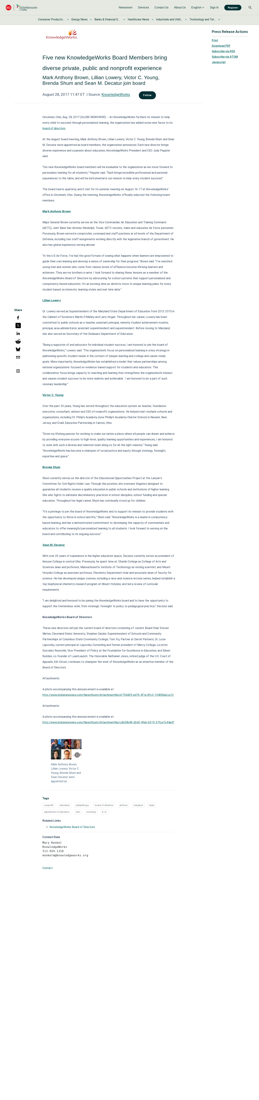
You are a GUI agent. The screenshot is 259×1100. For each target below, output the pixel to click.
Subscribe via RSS (223, 51)
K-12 (104, 812)
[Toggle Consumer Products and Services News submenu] (68, 19)
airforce (123, 805)
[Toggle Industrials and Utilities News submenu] (186, 19)
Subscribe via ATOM (225, 56)
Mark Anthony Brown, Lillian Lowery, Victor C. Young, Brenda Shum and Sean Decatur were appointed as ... (66, 773)
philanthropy (82, 805)
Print (215, 40)
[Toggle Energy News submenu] (91, 19)
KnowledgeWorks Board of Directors (72, 827)
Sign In (214, 7)
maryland (138, 805)
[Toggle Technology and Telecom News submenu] (219, 19)
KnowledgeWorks (115, 94)
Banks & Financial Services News (107, 19)
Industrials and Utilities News (169, 19)
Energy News (79, 19)
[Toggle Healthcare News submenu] (152, 19)
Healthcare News (138, 19)
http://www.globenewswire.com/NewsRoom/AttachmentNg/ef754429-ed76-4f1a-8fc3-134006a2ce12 (108, 695)
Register (233, 7)
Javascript (219, 62)
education (65, 805)
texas (152, 805)
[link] (125, 7)
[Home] (21, 7)
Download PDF (221, 46)
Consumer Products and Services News (51, 19)
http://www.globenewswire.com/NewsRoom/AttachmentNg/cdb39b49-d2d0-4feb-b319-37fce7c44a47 (108, 722)
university (91, 812)
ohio (78, 812)
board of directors (53, 128)
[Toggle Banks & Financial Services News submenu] (124, 19)
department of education (56, 812)
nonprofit (48, 805)
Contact (47, 868)
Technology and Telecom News (202, 19)
